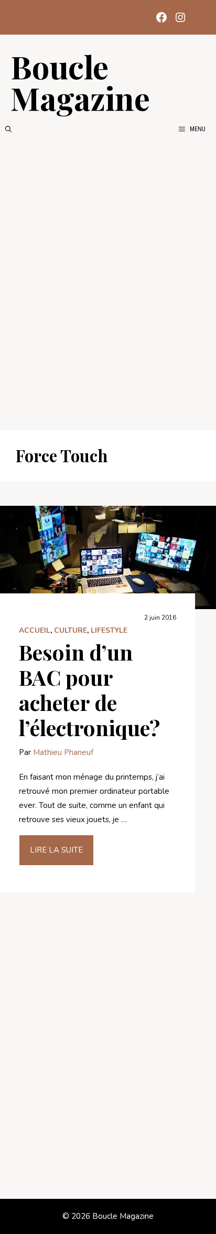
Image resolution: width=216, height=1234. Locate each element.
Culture (70, 630)
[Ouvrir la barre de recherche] (8, 129)
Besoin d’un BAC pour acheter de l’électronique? (89, 689)
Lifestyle (109, 630)
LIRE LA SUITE (56, 850)
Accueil (34, 630)
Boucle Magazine (80, 81)
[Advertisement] (108, 282)
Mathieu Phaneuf (63, 752)
